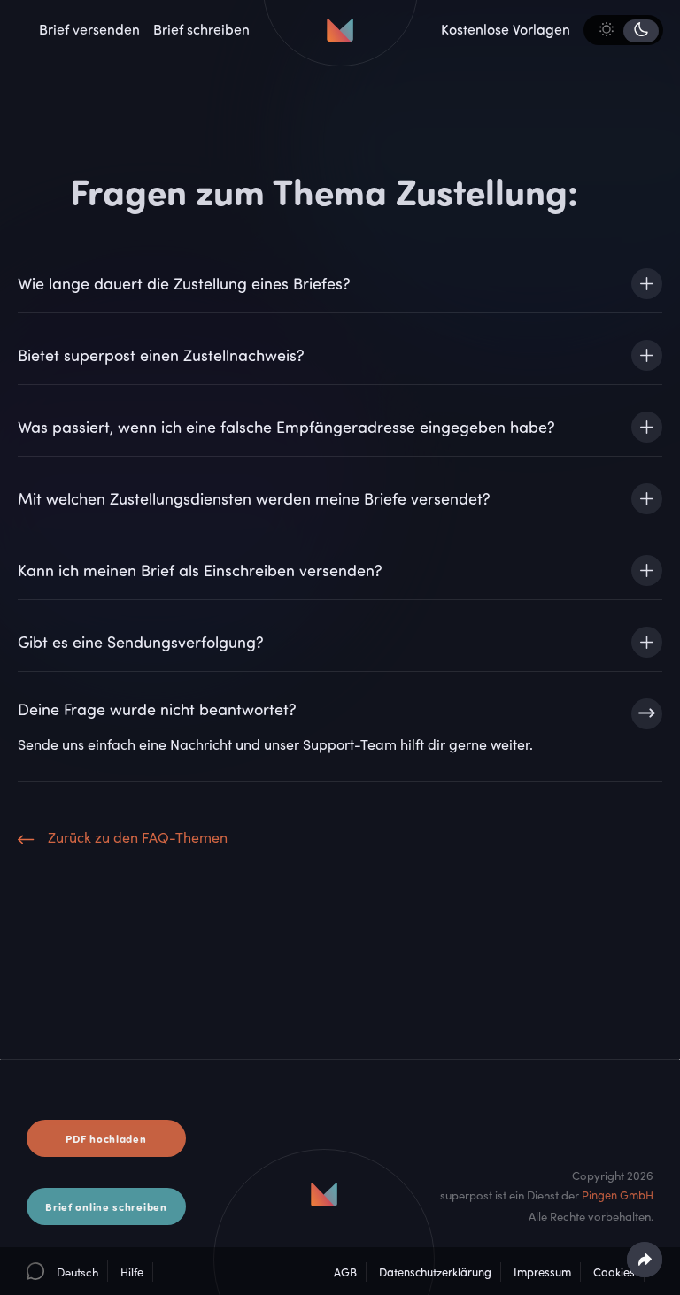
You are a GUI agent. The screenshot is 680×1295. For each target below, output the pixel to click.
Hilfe (131, 1272)
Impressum (542, 1272)
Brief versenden (89, 29)
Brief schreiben (201, 29)
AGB (345, 1272)
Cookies (614, 1272)
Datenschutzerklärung (435, 1272)
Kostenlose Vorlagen (505, 29)
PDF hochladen (106, 1138)
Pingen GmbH (617, 1195)
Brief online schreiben (105, 1206)
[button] (62, 1271)
